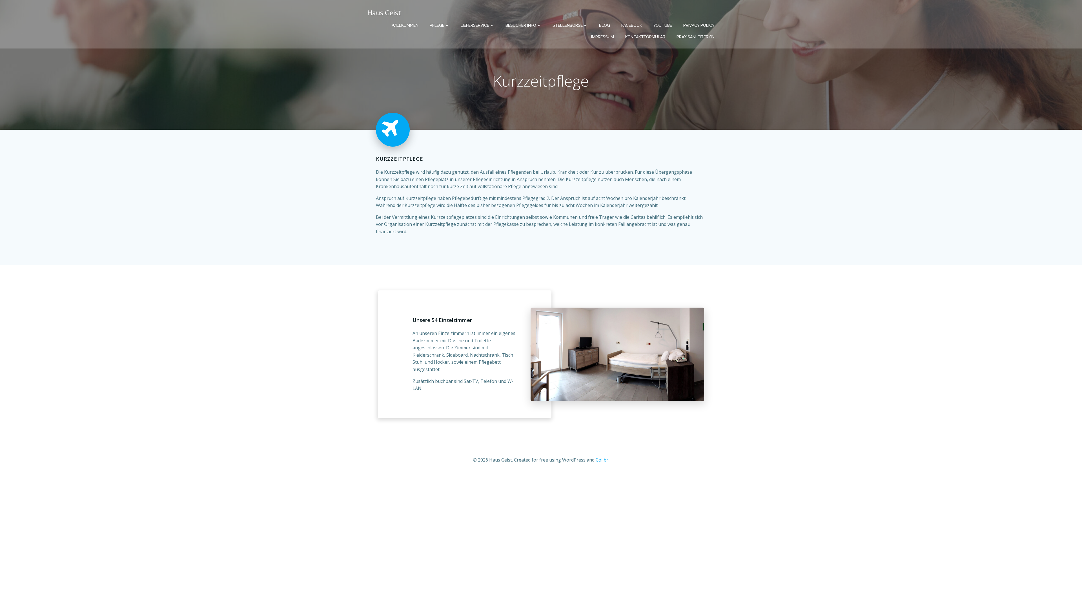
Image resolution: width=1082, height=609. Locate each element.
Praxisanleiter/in (696, 37)
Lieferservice (475, 25)
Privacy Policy (699, 25)
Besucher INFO (520, 25)
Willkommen (405, 25)
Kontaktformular (645, 37)
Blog (604, 25)
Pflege (437, 25)
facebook (631, 25)
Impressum (602, 37)
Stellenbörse (568, 25)
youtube (662, 25)
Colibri (602, 460)
